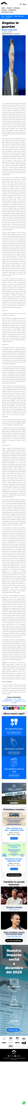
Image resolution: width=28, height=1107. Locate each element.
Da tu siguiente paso (14, 732)
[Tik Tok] (18, 1056)
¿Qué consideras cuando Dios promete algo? (14, 933)
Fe (15, 699)
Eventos (4, 10)
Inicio (3, 8)
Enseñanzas (12, 10)
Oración (9, 8)
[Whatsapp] (22, 708)
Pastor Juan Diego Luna (14, 936)
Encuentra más (14, 775)
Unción (14, 702)
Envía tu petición (14, 752)
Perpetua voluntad (14, 907)
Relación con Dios (20, 701)
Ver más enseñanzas (14, 940)
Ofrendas (17, 8)
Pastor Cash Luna (9, 30)
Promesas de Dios (7, 701)
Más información (14, 838)
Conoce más (13, 1030)
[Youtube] (15, 1056)
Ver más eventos (14, 875)
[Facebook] (5, 708)
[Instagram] (16, 708)
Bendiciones (8, 699)
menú (24, 4)
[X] (11, 708)
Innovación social (7, 12)
